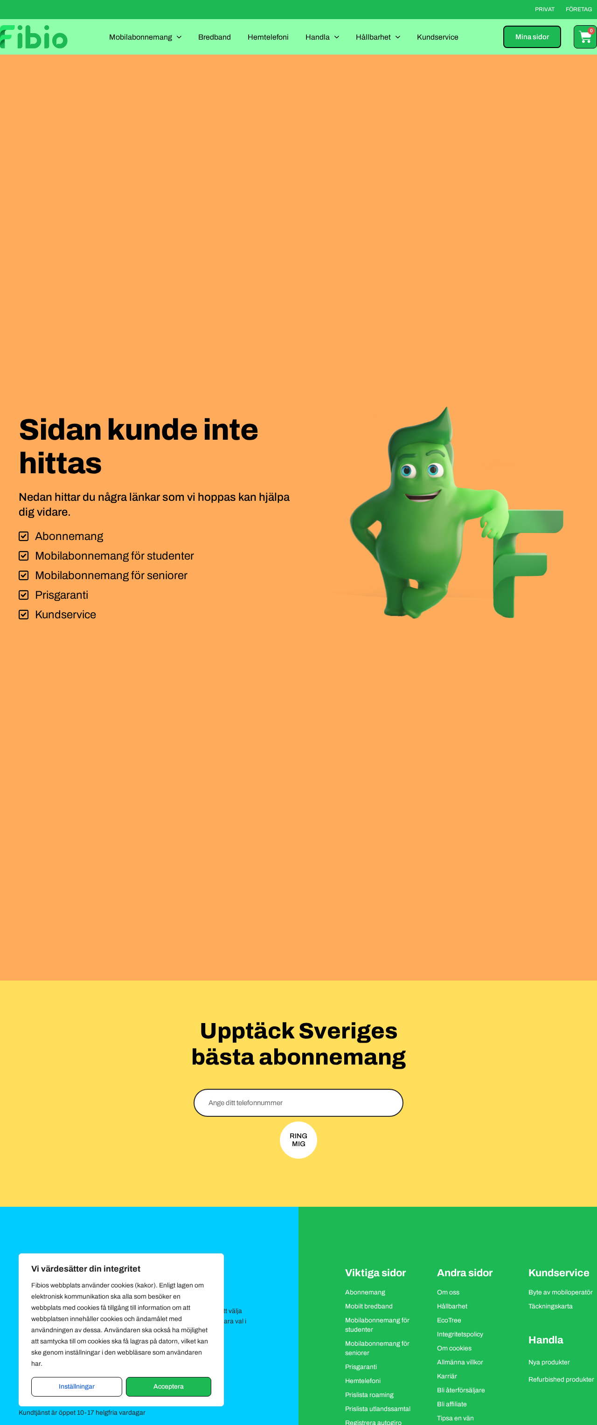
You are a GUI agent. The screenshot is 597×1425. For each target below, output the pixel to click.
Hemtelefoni (268, 37)
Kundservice (437, 37)
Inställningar (77, 1386)
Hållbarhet (373, 37)
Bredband (214, 37)
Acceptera (168, 1386)
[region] (121, 1329)
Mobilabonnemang (140, 37)
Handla (317, 37)
